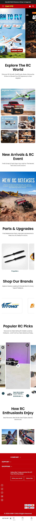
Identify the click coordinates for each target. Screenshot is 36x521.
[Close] (10, 518)
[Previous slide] (15, 449)
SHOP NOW (5, 92)
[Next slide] (21, 449)
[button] (3, 6)
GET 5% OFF (5, 518)
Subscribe (29, 478)
